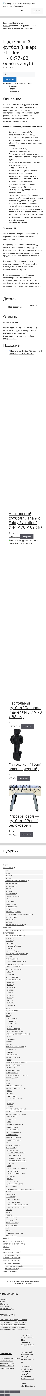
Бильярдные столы (12, 967)
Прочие (10, 1101)
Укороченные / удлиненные (16, 1109)
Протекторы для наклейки (17, 1168)
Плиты (8, 1044)
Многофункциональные (17, 1161)
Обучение (4, 1304)
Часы (8, 1080)
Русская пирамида (13, 979)
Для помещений (10, 1255)
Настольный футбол (23, 83)
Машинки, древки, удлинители (17, 1034)
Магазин (3, 1299)
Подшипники (11, 904)
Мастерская (4, 1301)
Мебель (6, 1249)
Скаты (9, 1026)
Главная (7, 23)
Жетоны (9, 891)
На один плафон (12, 1129)
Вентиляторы (11, 886)
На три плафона (12, 1135)
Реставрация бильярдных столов (13, 1322)
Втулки (9, 1091)
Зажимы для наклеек (16, 1153)
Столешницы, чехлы (13, 912)
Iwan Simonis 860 (13, 1202)
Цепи (9, 1122)
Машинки (10, 1039)
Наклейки (9, 941)
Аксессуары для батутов (14, 930)
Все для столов (10, 1011)
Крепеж (8, 1013)
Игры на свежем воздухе (13, 1241)
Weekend (10, 1000)
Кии (6, 1083)
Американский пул (13, 969)
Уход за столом (12, 1181)
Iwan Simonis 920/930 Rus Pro (17, 1204)
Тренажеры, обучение (14, 964)
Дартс (5, 1238)
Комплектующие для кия (15, 1088)
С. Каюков (10, 1003)
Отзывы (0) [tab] (14, 91)
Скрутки (10, 1104)
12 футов (10, 987)
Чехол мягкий (11, 1225)
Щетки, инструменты (15, 1184)
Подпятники (11, 1096)
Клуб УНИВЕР (5, 1306)
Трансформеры (9, 1271)
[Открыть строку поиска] (28, 11)
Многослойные (13, 946)
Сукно (7, 1192)
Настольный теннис (11, 1252)
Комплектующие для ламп (16, 1114)
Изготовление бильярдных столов (13, 1320)
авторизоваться (10, 339)
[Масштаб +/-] (2, 1392)
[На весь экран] (7, 1392)
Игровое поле (11, 894)
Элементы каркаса (13, 1057)
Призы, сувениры (12, 959)
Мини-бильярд (11, 977)
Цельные (10, 1005)
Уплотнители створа (15, 1031)
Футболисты (10, 917)
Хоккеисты (10, 919)
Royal (8, 1212)
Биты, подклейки (12, 883)
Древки (9, 1036)
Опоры (8, 1042)
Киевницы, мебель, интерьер (15, 1062)
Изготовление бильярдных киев (12, 1327)
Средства (10, 1176)
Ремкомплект (12, 1171)
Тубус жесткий (11, 1220)
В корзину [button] (27, 537)
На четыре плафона (13, 1137)
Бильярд (6, 933)
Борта (9, 1060)
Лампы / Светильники (13, 1111)
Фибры (9, 1106)
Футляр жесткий (12, 1223)
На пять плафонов (12, 1132)
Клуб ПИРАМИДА (6, 1309)
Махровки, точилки (15, 1158)
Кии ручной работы (13, 1086)
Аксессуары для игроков (14, 936)
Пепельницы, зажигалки (16, 961)
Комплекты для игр (13, 896)
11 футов (10, 985)
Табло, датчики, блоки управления (18, 914)
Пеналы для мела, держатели (16, 954)
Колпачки (11, 943)
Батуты (6, 927)
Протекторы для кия (14, 1098)
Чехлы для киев (10, 1217)
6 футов (7, 878)
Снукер (8, 1008)
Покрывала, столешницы (15, 1047)
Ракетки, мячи (11, 907)
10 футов (10, 982)
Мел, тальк (10, 938)
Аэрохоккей (8, 868)
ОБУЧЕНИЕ (6, 1353)
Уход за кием (11, 1148)
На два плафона (12, 1127)
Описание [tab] (13, 86)
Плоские (9, 1142)
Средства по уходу (12, 1145)
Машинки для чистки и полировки (20, 1189)
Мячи (8, 899)
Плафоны (10, 1119)
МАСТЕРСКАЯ (7, 1315)
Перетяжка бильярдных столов (12, 1325)
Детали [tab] (12, 89)
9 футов (10, 992)
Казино (6, 1247)
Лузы (8, 1016)
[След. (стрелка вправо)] (7, 1395)
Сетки (8, 909)
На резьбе (10, 948)
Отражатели (11, 1117)
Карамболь (10, 974)
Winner (8, 1215)
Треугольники (11, 1054)
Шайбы (8, 922)
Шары (7, 1228)
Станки (10, 1179)
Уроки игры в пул (6, 1361)
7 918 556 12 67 (28, 1379)
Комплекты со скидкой (13, 1266)
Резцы (10, 1163)
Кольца (10, 1093)
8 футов (10, 990)
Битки (8, 1230)
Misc (5, 865)
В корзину (9, 79)
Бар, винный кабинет (13, 1065)
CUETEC (9, 998)
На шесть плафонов (13, 1140)
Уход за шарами (12, 1186)
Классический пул (7, 1366)
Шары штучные (11, 1236)
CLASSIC (10, 995)
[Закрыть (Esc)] (17, 1392)
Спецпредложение (10, 1263)
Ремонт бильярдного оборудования (14, 1329)
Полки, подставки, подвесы (16, 1075)
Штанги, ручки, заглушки (15, 925)
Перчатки (9, 956)
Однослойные (12, 951)
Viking (9, 972)
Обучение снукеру (7, 1368)
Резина (8, 1052)
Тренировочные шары (14, 1233)
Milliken (9, 1210)
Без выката (12, 1021)
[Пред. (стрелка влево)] (2, 1395)
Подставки (10, 901)
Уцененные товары (11, 1269)
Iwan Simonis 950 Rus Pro (16, 1207)
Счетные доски (11, 1078)
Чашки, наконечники (15, 1124)
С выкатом (12, 1023)
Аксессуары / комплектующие (16, 881)
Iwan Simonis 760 (13, 1199)
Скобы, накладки (13, 1029)
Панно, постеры (12, 1073)
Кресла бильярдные (13, 1070)
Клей (9, 1166)
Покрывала (11, 1049)
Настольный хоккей (11, 1261)
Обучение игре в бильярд (10, 1358)
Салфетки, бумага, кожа (16, 1173)
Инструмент (11, 1150)
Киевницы (9, 1067)
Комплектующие (14, 1155)
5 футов (7, 876)
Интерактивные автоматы (13, 1244)
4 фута (7, 873)
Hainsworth (10, 1194)
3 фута (7, 870)
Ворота (8, 888)
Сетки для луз (12, 1018)
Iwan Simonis (10, 1197)
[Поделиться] (12, 1392)
